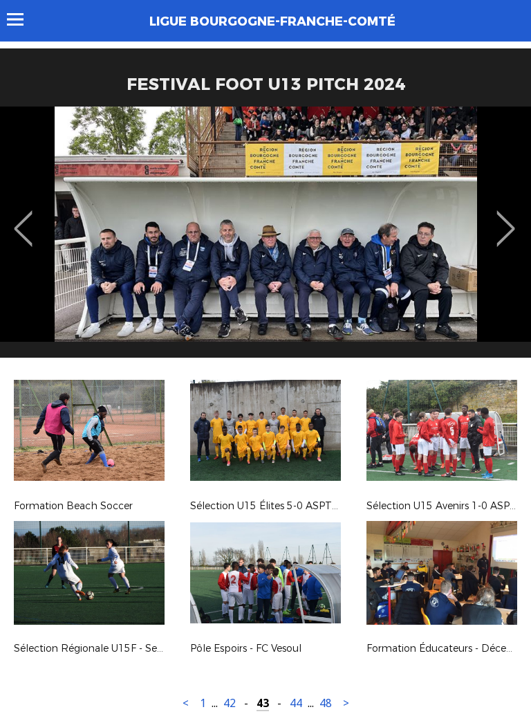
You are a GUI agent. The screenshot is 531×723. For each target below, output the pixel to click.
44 (296, 703)
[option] (265, 237)
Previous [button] (23, 218)
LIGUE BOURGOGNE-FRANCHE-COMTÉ (272, 21)
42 (229, 703)
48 (325, 703)
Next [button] (506, 218)
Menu (22, 19)
